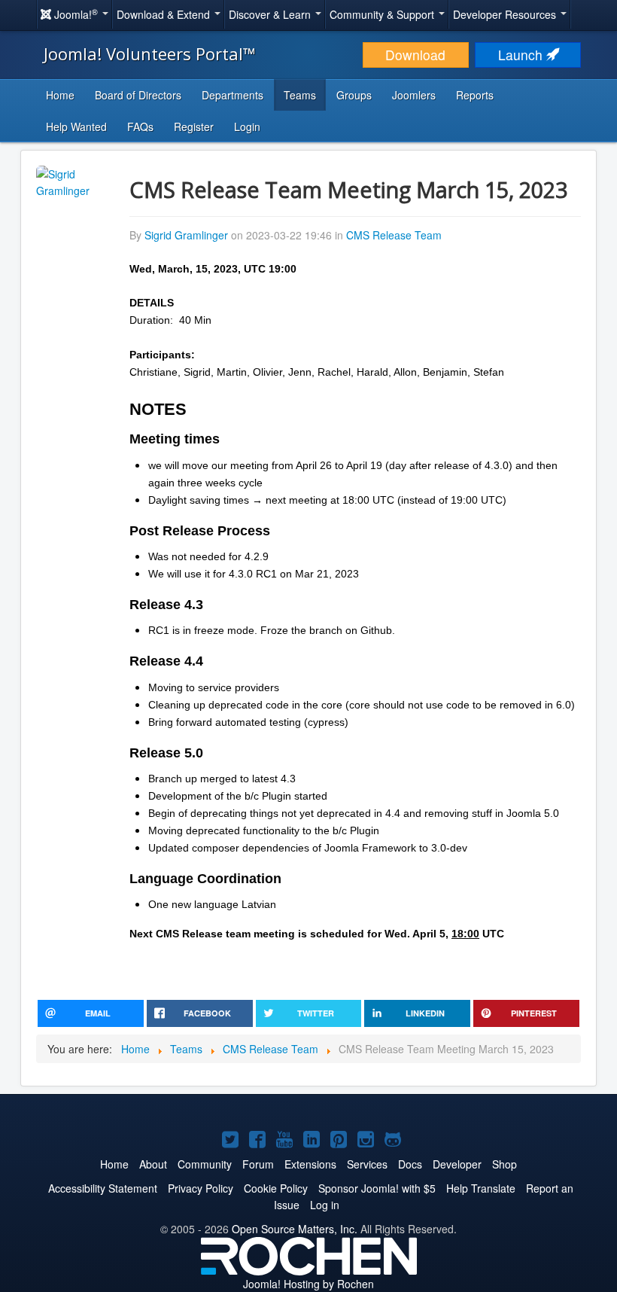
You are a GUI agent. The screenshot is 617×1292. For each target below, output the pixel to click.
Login (247, 126)
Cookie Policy (276, 1188)
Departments (232, 94)
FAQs (140, 126)
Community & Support (383, 14)
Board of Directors (138, 94)
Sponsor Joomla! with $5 (377, 1188)
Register (194, 126)
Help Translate (480, 1188)
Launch (522, 54)
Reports (475, 94)
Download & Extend (165, 14)
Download (415, 54)
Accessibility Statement (102, 1188)
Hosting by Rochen (308, 1283)
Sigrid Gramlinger (186, 234)
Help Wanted (76, 126)
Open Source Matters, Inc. (294, 1228)
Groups (354, 94)
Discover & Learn (271, 14)
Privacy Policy (200, 1188)
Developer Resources (506, 14)
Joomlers (414, 94)
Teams (300, 94)
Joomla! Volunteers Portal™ (150, 53)
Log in (324, 1204)
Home (60, 94)
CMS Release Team (394, 234)
